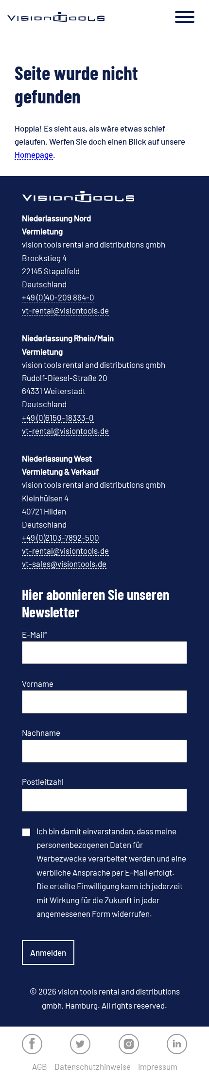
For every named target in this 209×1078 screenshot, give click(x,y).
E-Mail (35, 634)
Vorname (37, 683)
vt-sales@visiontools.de (64, 563)
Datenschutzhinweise (92, 1066)
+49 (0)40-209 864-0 (58, 297)
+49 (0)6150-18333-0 (58, 417)
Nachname (41, 732)
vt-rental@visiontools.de (65, 310)
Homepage (34, 154)
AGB (39, 1066)
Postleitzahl (43, 781)
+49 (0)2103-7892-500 (60, 537)
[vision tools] (55, 17)
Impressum (157, 1066)
